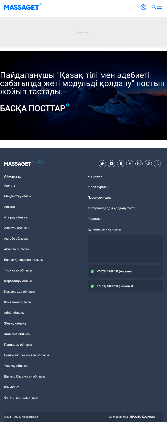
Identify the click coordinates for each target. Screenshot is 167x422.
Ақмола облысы (16, 249)
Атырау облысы (16, 217)
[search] (153, 7)
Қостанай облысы (18, 302)
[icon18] (40, 163)
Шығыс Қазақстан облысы (24, 376)
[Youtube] (112, 164)
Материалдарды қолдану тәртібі (112, 208)
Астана (9, 207)
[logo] (23, 7)
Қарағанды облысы (19, 281)
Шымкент (11, 387)
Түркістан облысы (18, 270)
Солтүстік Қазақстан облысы (26, 355)
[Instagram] (139, 164)
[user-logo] (143, 9)
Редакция (95, 219)
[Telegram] (148, 164)
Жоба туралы (98, 187)
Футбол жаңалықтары (21, 398)
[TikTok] (102, 164)
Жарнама (95, 176)
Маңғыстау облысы (19, 196)
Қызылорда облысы (19, 292)
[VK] (121, 164)
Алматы (10, 185)
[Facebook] (130, 164)
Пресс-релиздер (100, 197)
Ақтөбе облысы (16, 238)
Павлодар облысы (18, 345)
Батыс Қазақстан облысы (24, 260)
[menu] (159, 7)
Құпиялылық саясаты (104, 229)
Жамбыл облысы (17, 334)
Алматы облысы (16, 228)
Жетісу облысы (15, 323)
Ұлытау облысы (16, 366)
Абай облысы (14, 313)
